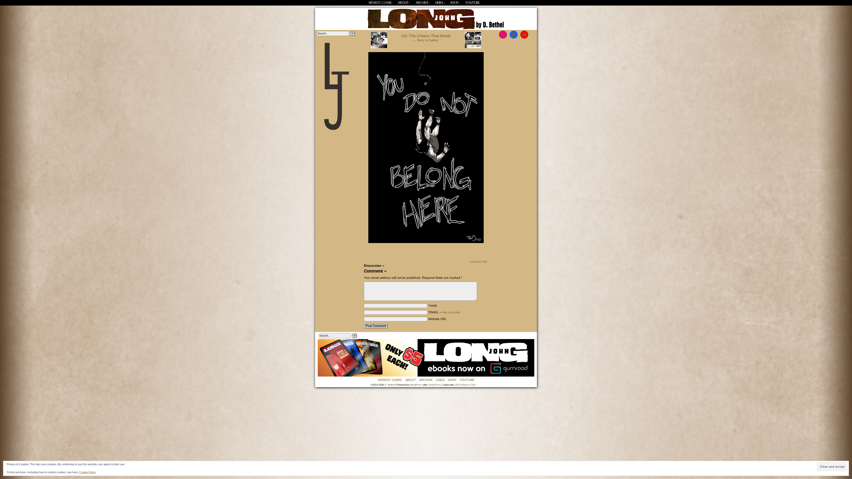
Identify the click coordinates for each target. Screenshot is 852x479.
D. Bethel (389, 384)
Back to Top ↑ (469, 384)
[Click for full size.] (426, 242)
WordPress (416, 384)
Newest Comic (380, 3)
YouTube (472, 3)
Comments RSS (478, 261)
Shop (455, 3)
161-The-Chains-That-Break (426, 36)
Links (440, 3)
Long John (426, 19)
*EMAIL (444, 312)
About (404, 3)
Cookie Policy (87, 472)
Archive (423, 3)
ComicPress (434, 384)
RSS (457, 384)
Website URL (437, 319)
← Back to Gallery (425, 40)
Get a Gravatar (451, 312)
